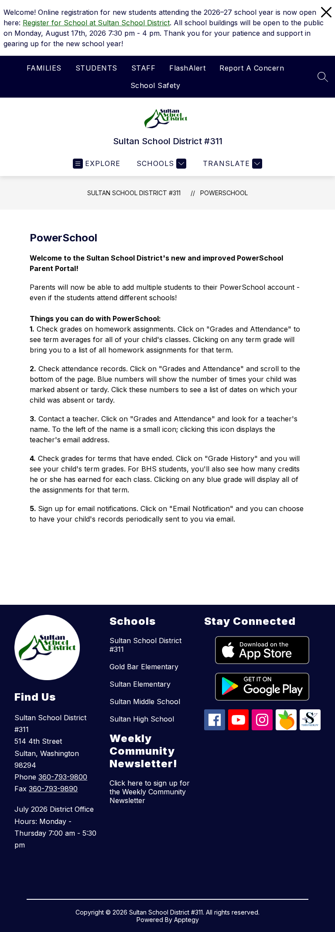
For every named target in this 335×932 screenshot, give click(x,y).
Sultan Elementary (140, 684)
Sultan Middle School (144, 701)
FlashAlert (187, 68)
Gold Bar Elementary (143, 666)
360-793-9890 (53, 788)
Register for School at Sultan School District (96, 22)
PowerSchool (224, 193)
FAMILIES (44, 68)
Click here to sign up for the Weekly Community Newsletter (149, 792)
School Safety (155, 85)
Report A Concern (251, 68)
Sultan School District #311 (134, 193)
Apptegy (186, 919)
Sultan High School (141, 719)
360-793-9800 (62, 777)
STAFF (143, 68)
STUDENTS (96, 68)
